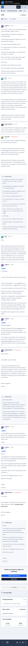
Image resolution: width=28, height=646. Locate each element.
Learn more (2, 2)
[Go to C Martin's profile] (2, 19)
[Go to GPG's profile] (2, 78)
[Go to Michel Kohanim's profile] (2, 350)
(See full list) (23, 609)
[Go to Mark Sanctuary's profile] (2, 124)
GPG (6, 78)
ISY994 (14, 19)
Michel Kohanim (8, 350)
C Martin (5, 19)
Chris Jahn (7, 136)
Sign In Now (14, 579)
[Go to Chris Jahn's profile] (2, 137)
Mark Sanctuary (8, 124)
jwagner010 (5, 613)
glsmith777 (11, 613)
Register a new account (14, 575)
